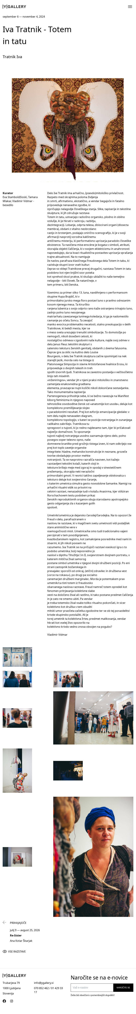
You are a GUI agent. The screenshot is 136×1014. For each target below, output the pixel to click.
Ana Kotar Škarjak (21, 941)
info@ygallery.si (44, 983)
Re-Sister (16, 935)
